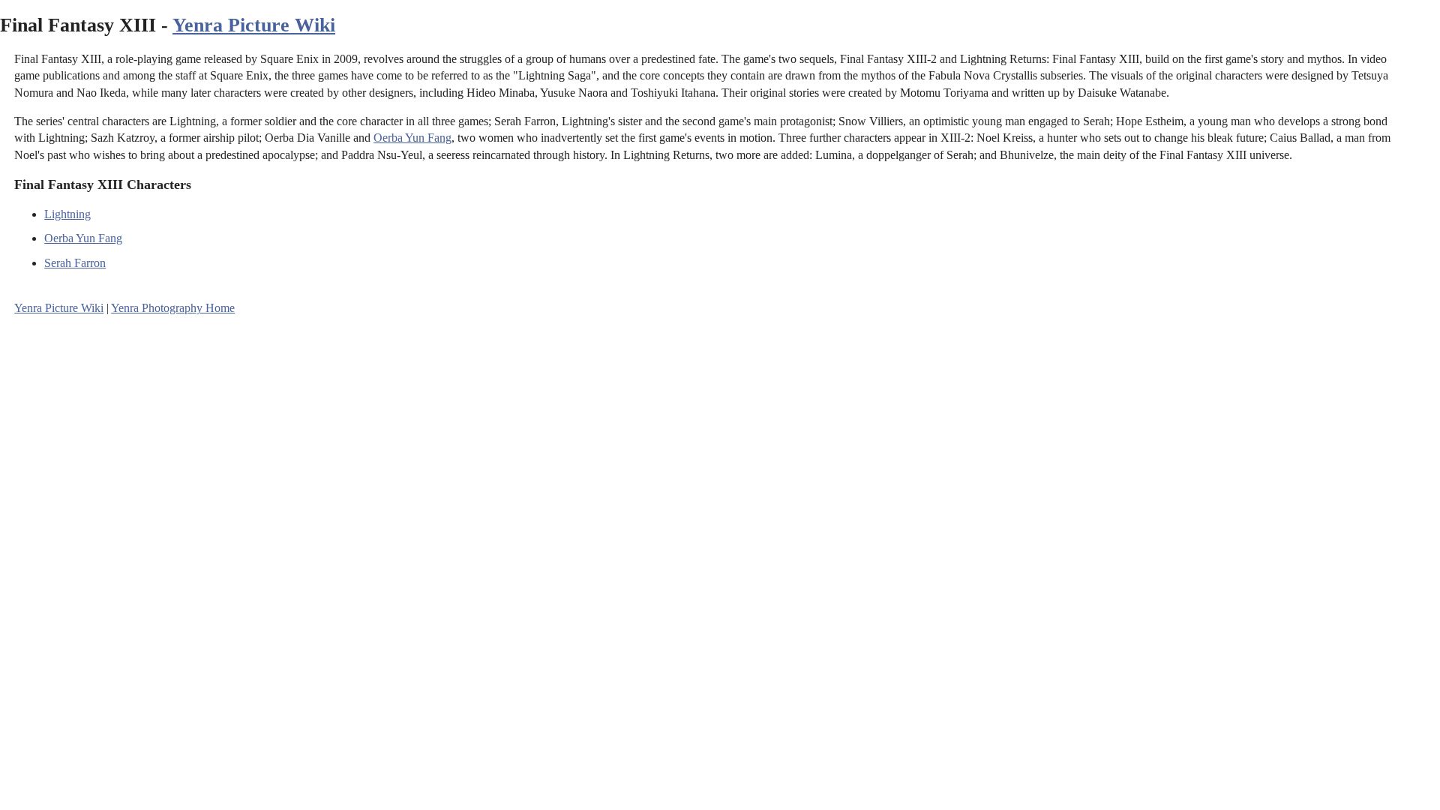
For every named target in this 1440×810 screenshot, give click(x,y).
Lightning (67, 214)
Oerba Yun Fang (413, 137)
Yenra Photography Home (173, 308)
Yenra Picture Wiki (253, 25)
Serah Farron (75, 262)
